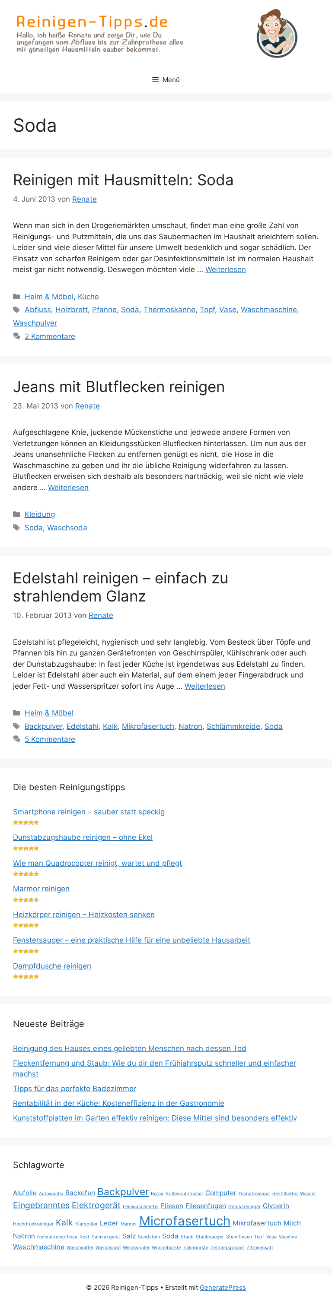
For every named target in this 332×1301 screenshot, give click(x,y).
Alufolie (25, 1193)
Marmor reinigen (41, 888)
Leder (109, 1223)
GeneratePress (223, 1287)
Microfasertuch (184, 1220)
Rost (84, 1237)
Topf (207, 309)
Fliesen (172, 1206)
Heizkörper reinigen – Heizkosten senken (84, 914)
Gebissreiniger (244, 1206)
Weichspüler (136, 1247)
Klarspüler (86, 1224)
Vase (227, 309)
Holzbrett (71, 309)
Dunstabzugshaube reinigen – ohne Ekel (83, 837)
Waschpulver (35, 323)
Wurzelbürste (166, 1247)
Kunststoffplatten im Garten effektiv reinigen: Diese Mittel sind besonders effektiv (155, 1118)
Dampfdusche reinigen (52, 966)
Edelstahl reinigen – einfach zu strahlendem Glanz (120, 587)
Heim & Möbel (49, 296)
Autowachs (51, 1194)
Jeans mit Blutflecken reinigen (119, 386)
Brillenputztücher (184, 1194)
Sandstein (149, 1237)
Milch (292, 1223)
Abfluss (38, 309)
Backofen (80, 1193)
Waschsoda (67, 527)
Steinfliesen (239, 1237)
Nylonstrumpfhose (57, 1237)
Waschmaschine (269, 309)
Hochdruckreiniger (33, 1224)
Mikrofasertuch (148, 726)
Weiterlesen (225, 269)
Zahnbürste (195, 1247)
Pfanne (104, 309)
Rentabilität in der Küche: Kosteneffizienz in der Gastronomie (118, 1103)
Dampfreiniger (254, 1194)
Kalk (110, 726)
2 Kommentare (50, 336)
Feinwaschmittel (141, 1206)
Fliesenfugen (205, 1206)
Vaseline (288, 1237)
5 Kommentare (50, 739)
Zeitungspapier (227, 1247)
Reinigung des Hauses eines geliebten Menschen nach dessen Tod (129, 1048)
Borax (157, 1194)
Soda (130, 309)
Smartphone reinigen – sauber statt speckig (89, 811)
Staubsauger (210, 1237)
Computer (220, 1193)
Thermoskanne (169, 309)
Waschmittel (80, 1247)
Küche (88, 296)
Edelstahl (83, 726)
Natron (190, 726)
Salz (129, 1236)
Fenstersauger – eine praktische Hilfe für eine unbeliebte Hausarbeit (131, 940)
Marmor (129, 1224)
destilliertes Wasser (294, 1194)
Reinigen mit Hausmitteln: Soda (123, 180)
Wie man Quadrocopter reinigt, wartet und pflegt (97, 863)
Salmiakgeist (106, 1237)
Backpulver (43, 726)
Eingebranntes (41, 1205)
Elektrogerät (96, 1205)
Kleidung (40, 514)
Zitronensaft (259, 1247)
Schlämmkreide (233, 726)
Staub (187, 1237)
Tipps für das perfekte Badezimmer (74, 1088)
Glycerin (276, 1206)
